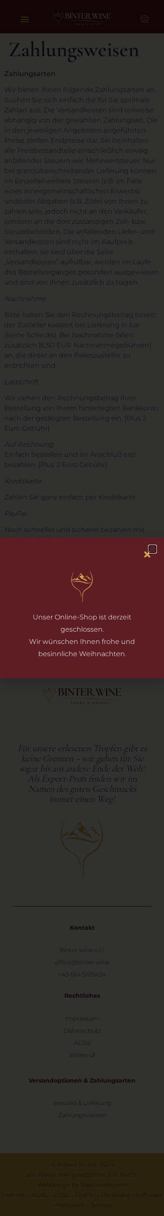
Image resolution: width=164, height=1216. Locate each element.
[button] (152, 549)
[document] (82, 608)
